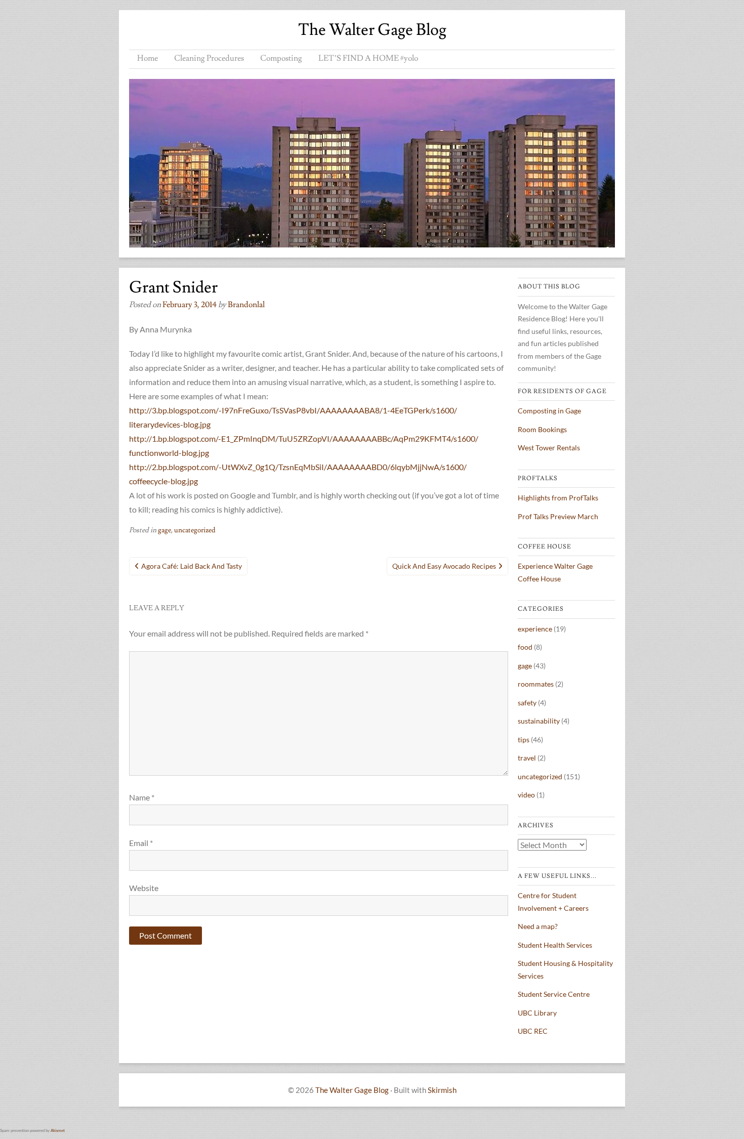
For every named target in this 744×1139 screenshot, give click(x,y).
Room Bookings (542, 429)
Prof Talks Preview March (558, 516)
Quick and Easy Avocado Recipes (444, 566)
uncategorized (195, 530)
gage (164, 530)
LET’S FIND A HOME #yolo (368, 58)
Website (143, 888)
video (526, 794)
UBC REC (533, 1031)
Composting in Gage (549, 410)
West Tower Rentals (549, 447)
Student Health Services (555, 945)
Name (141, 797)
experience (535, 628)
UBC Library (537, 1012)
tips (523, 739)
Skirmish (442, 1089)
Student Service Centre (554, 994)
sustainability (539, 720)
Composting (281, 58)
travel (527, 757)
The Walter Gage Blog (372, 29)
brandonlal (246, 305)
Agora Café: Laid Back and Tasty (191, 566)
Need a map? (538, 926)
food (525, 647)
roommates (536, 684)
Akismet (58, 1130)
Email (141, 843)
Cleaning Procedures (209, 58)
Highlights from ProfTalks (558, 497)
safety (527, 702)
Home (147, 58)
